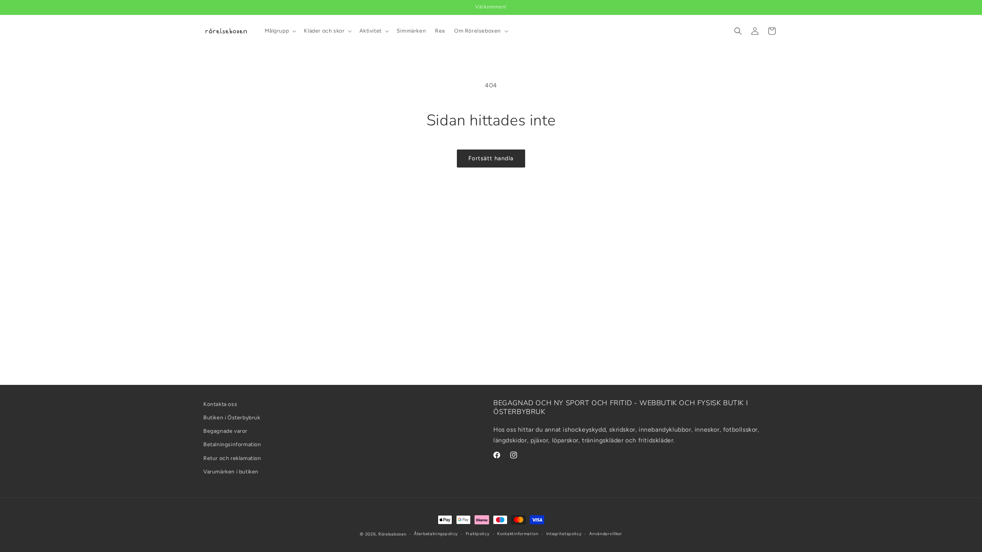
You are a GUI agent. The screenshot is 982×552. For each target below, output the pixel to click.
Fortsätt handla (491, 158)
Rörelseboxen (392, 534)
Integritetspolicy (564, 533)
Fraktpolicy (478, 533)
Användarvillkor (605, 533)
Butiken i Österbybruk (231, 417)
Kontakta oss (220, 404)
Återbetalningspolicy (436, 533)
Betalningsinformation (232, 445)
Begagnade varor (225, 431)
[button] (280, 31)
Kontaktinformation (518, 533)
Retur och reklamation (232, 458)
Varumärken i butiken (231, 471)
